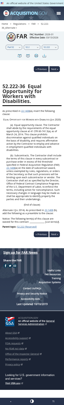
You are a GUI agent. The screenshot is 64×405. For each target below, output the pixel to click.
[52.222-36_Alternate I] (20, 56)
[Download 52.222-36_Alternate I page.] (44, 56)
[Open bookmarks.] (28, 56)
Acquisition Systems (50, 282)
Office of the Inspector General (22, 353)
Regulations (19, 23)
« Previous (41, 69)
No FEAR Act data (14, 348)
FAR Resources (53, 274)
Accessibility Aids (30, 298)
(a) (11, 124)
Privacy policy (12, 364)
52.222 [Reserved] (27, 226)
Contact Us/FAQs (32, 288)
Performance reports (16, 359)
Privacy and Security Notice (32, 293)
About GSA (11, 332)
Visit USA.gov (13, 383)
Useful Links (54, 270)
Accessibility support (16, 338)
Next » (54, 69)
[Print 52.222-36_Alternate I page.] (36, 56)
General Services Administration (36, 322)
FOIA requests (13, 343)
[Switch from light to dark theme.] (32, 401)
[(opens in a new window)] (10, 321)
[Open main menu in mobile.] (59, 13)
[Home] (25, 13)
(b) (11, 155)
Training (56, 278)
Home (5, 23)
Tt (53, 401)
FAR (34, 23)
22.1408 (25, 110)
